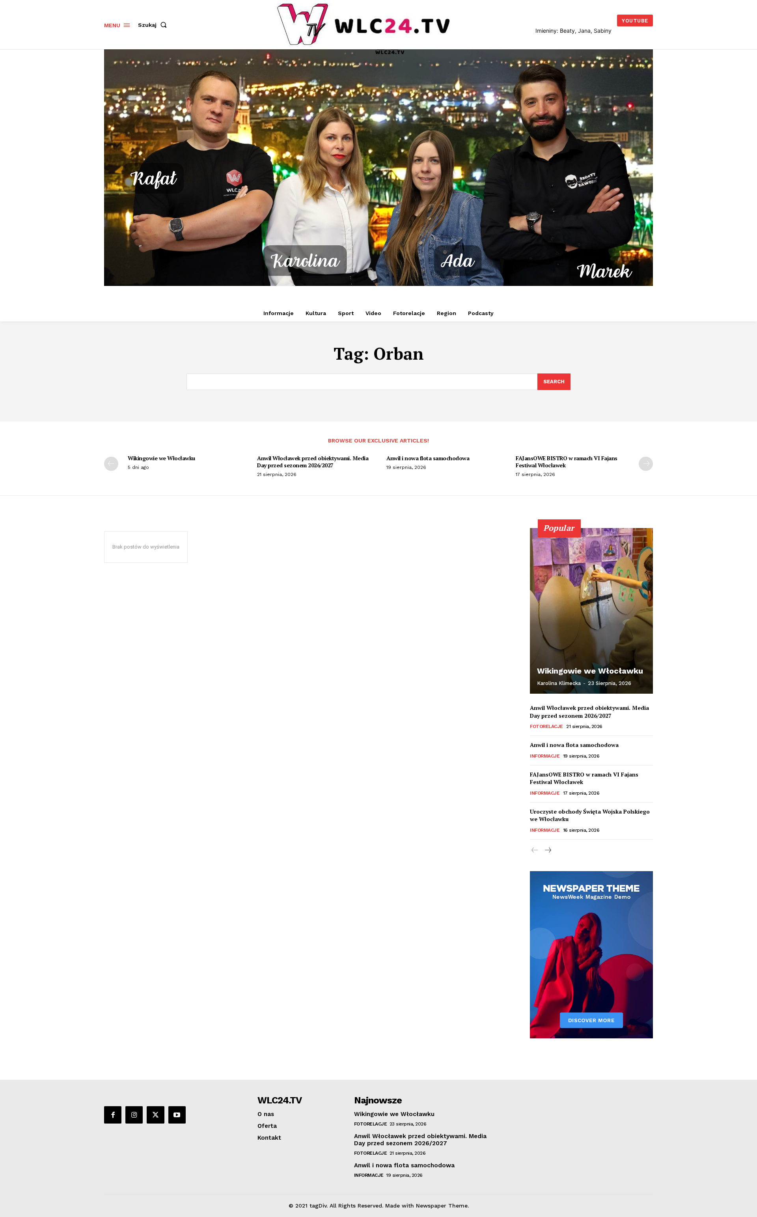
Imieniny (546, 30)
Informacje (544, 756)
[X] (155, 1115)
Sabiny (603, 30)
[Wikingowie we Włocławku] (591, 611)
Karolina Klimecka (559, 683)
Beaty (567, 30)
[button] (154, 25)
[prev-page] (111, 464)
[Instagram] (134, 1115)
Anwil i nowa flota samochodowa (427, 458)
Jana (584, 30)
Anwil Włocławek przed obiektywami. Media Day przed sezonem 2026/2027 (312, 461)
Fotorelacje (546, 726)
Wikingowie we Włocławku (161, 458)
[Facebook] (112, 1115)
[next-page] (646, 464)
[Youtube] (177, 1115)
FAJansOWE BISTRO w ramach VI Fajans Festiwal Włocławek (566, 461)
